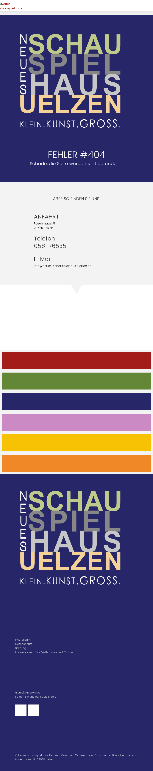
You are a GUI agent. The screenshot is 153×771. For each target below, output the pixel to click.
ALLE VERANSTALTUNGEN (76, 360)
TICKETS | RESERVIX (76, 401)
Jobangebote (76, 463)
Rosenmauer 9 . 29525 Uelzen (34, 759)
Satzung (20, 648)
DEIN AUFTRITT (76, 422)
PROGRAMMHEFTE (76, 381)
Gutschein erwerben (28, 692)
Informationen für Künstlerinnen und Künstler (44, 652)
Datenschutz (23, 644)
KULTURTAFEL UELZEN (76, 442)
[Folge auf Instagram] (33, 710)
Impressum (23, 640)
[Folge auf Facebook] (20, 710)
